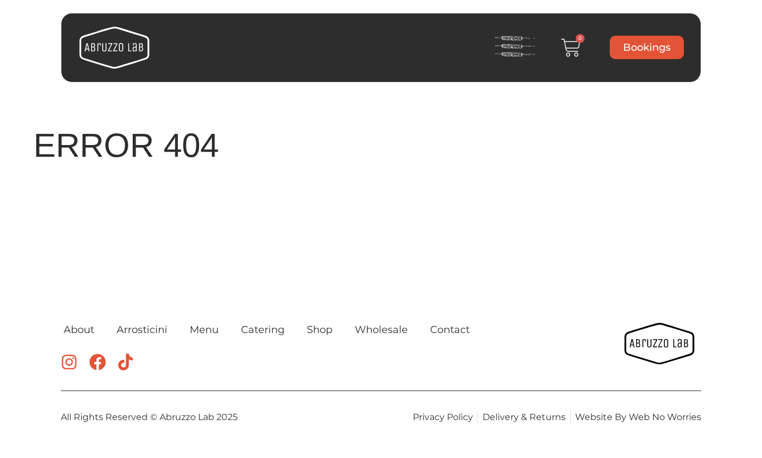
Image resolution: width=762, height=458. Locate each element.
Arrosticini (142, 330)
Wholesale (381, 330)
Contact (450, 330)
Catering (262, 330)
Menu (204, 330)
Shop (319, 330)
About (79, 330)
